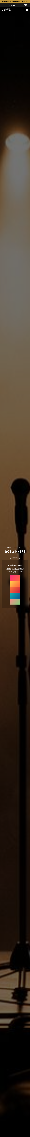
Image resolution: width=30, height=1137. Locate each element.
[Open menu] (27, 10)
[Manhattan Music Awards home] (6, 10)
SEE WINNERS (25, 1)
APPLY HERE (25, 4)
